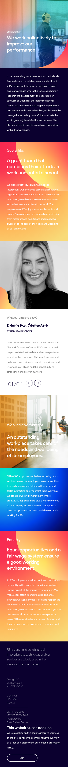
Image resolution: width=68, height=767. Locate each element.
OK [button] (22, 758)
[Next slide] (37, 383)
